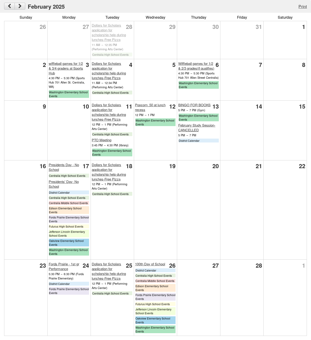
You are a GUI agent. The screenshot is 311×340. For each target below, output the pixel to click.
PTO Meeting (101, 139)
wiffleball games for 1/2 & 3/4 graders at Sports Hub (66, 68)
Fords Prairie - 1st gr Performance (64, 266)
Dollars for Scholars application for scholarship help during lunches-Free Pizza (109, 32)
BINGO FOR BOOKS (194, 104)
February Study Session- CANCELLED (196, 127)
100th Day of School (150, 263)
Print (302, 6)
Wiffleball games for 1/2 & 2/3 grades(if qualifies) (196, 66)
